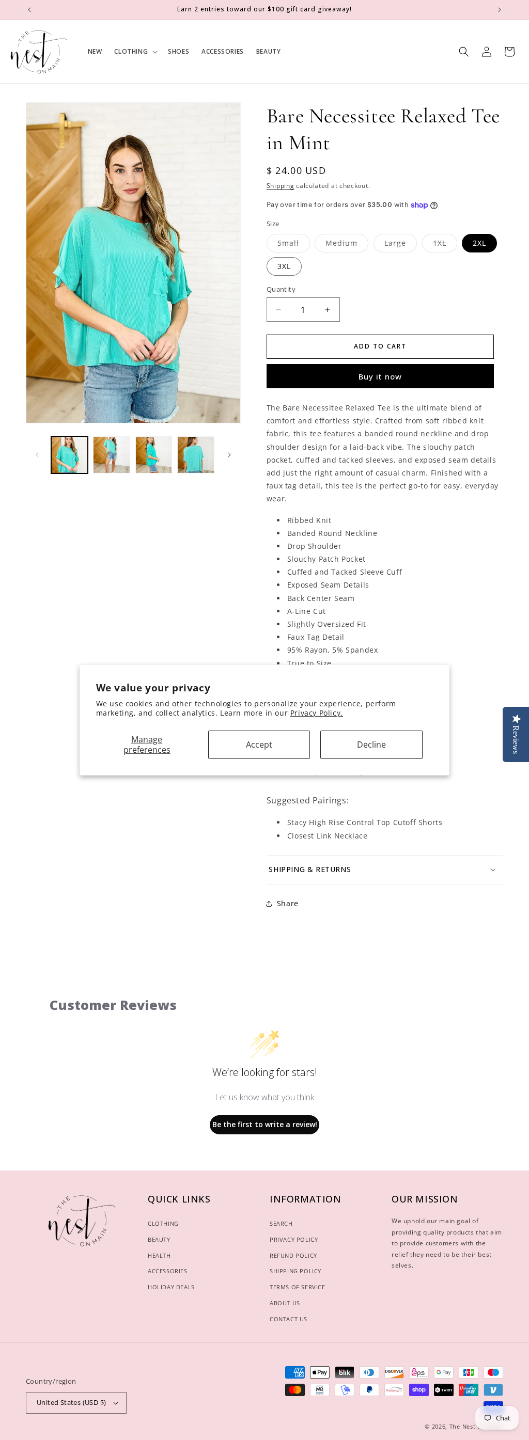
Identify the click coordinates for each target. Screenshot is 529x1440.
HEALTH (159, 1255)
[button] (135, 51)
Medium (346, 245)
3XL (284, 266)
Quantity (281, 289)
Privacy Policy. (316, 713)
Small (293, 245)
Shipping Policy (295, 1271)
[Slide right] (229, 455)
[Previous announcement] (29, 10)
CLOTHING (163, 1223)
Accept (259, 744)
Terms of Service (297, 1287)
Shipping (280, 185)
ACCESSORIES (168, 1271)
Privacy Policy (294, 1239)
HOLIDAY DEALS (171, 1287)
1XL (445, 245)
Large (400, 245)
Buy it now (380, 376)
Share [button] (288, 903)
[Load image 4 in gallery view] (195, 454)
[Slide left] (37, 455)
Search (281, 1223)
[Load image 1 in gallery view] (69, 454)
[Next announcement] (499, 10)
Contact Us (288, 1319)
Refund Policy (293, 1255)
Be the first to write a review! (264, 1124)
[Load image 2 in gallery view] (111, 454)
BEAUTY (159, 1239)
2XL (479, 243)
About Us (285, 1303)
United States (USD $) (71, 1402)
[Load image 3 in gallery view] (153, 454)
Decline (371, 744)
